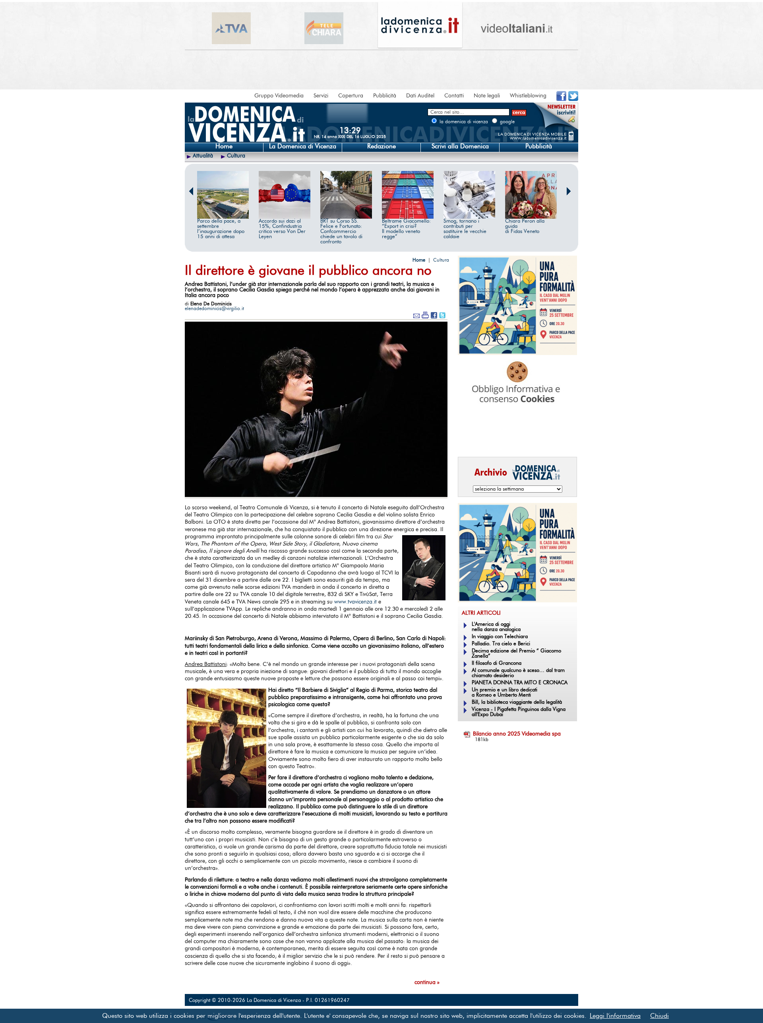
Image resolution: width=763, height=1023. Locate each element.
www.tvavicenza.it (355, 602)
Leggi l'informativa (615, 1016)
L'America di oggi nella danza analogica (496, 627)
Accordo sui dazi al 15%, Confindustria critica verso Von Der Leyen (282, 229)
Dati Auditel (420, 96)
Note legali (487, 96)
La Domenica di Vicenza (302, 146)
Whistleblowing (528, 96)
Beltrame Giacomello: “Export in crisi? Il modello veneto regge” (406, 229)
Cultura (236, 156)
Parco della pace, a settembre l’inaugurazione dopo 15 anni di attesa (220, 229)
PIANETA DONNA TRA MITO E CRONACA (519, 682)
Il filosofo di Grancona (496, 663)
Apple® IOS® (515, 440)
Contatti (454, 96)
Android (471, 440)
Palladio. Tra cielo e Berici (501, 643)
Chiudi (659, 1016)
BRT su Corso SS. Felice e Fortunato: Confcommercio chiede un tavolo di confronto (341, 232)
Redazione (381, 146)
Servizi (321, 96)
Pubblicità (384, 96)
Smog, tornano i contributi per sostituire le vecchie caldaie (464, 229)
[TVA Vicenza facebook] (561, 99)
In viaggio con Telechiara (500, 636)
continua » (427, 982)
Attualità (203, 156)
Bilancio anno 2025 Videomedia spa (517, 734)
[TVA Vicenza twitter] (573, 99)
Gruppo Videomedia (279, 96)
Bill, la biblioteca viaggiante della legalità (517, 702)
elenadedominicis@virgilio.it (214, 308)
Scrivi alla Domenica (460, 146)
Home (223, 146)
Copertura (350, 96)
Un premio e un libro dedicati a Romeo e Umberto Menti (504, 692)
